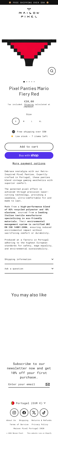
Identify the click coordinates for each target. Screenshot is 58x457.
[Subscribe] (47, 384)
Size (29, 114)
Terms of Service (19, 424)
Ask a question (14, 268)
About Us (11, 420)
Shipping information (18, 259)
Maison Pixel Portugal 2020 (29, 428)
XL (40, 121)
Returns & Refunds (42, 420)
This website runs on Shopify (39, 433)
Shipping (29, 104)
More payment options (29, 163)
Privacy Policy (40, 424)
